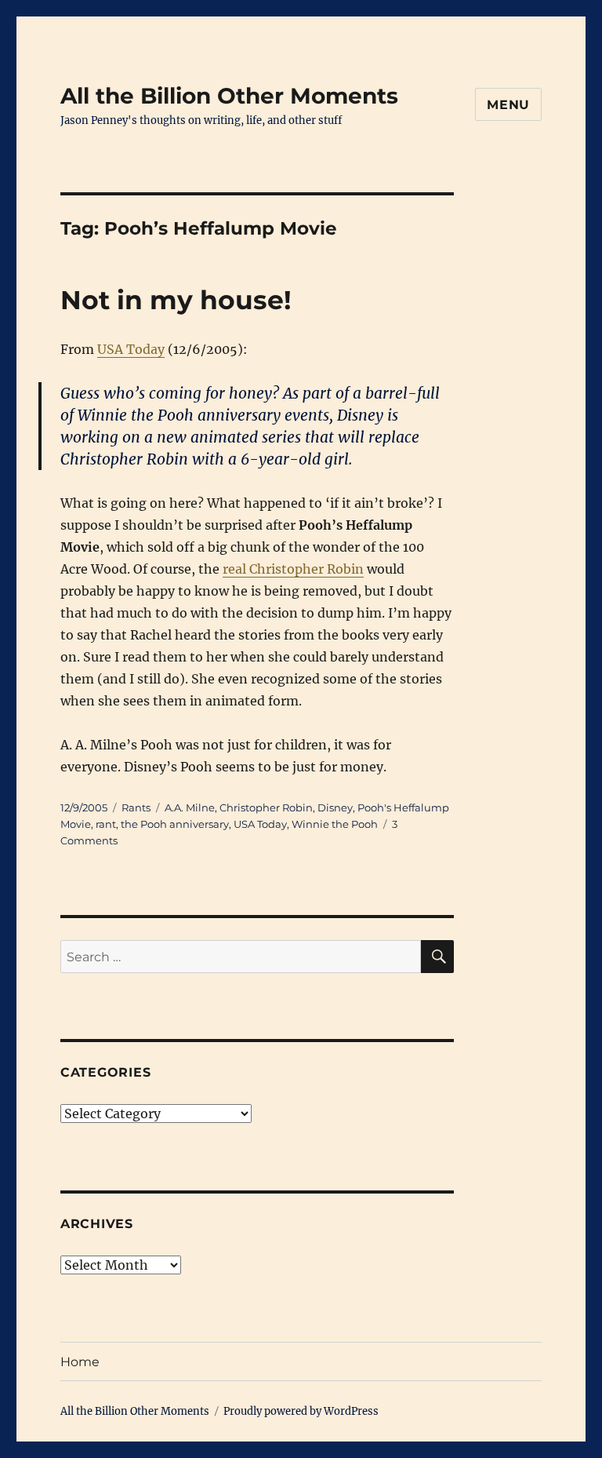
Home (80, 1361)
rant (106, 824)
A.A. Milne (190, 807)
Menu (508, 104)
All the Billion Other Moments (229, 95)
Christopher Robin (266, 807)
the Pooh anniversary (175, 824)
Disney (335, 807)
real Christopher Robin (293, 569)
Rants (135, 807)
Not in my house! (176, 299)
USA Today (131, 349)
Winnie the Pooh (335, 824)
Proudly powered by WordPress (301, 1411)
